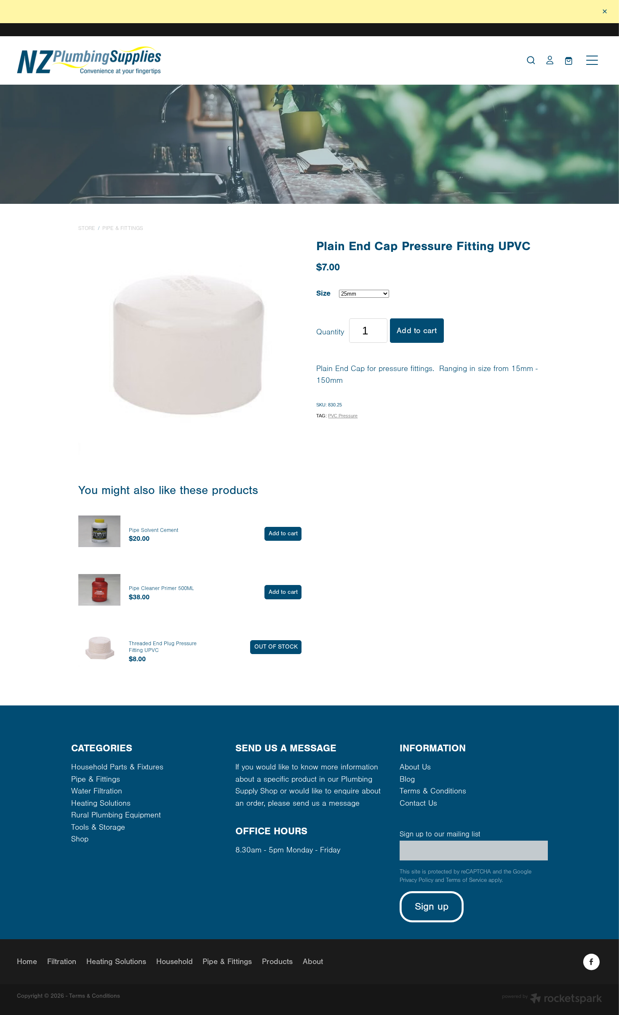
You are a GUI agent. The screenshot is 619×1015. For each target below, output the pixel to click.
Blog (407, 779)
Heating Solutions (101, 803)
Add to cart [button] (417, 330)
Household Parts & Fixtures (117, 767)
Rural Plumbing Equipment (116, 815)
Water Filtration (96, 791)
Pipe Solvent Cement (153, 530)
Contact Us (418, 803)
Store (86, 228)
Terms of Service (466, 880)
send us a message (326, 803)
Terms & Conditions (433, 791)
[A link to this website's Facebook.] (591, 962)
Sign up (432, 906)
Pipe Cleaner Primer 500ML (161, 588)
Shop (79, 839)
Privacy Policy (416, 880)
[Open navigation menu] (592, 60)
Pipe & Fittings (122, 228)
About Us (415, 767)
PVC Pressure (343, 415)
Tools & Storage (98, 827)
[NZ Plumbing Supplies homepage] (236, 60)
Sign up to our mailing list (440, 834)
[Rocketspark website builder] (552, 1000)
